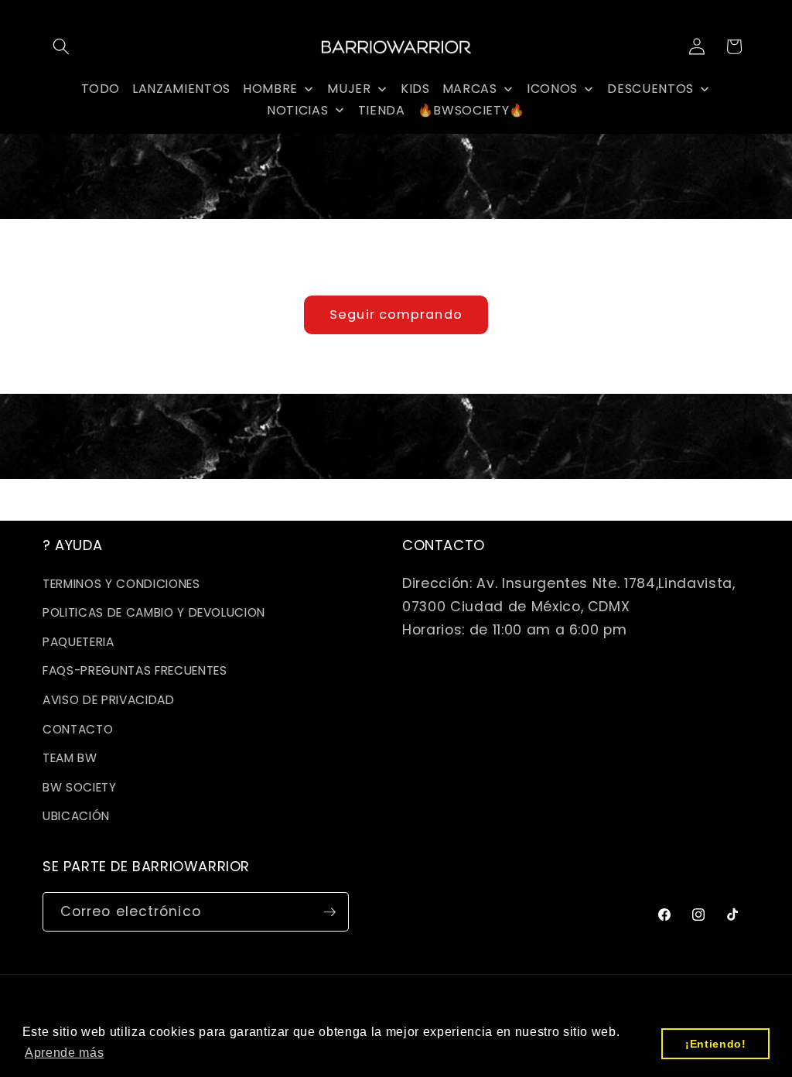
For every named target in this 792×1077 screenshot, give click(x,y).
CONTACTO (78, 729)
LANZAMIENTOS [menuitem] (181, 88)
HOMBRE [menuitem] (270, 88)
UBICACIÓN (76, 816)
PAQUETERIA (78, 642)
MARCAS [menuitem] (469, 88)
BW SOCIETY (80, 787)
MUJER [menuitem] (348, 88)
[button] (61, 46)
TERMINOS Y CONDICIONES (121, 584)
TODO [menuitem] (101, 88)
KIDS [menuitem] (415, 88)
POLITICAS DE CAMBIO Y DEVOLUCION (154, 612)
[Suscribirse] (329, 912)
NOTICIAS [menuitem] (297, 110)
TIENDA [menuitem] (381, 110)
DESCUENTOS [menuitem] (650, 88)
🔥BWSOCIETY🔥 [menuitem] (471, 110)
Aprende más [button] (64, 1052)
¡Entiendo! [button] (715, 1044)
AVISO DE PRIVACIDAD (109, 700)
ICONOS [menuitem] (552, 88)
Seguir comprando (396, 314)
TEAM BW (70, 758)
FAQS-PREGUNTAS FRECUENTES (135, 670)
